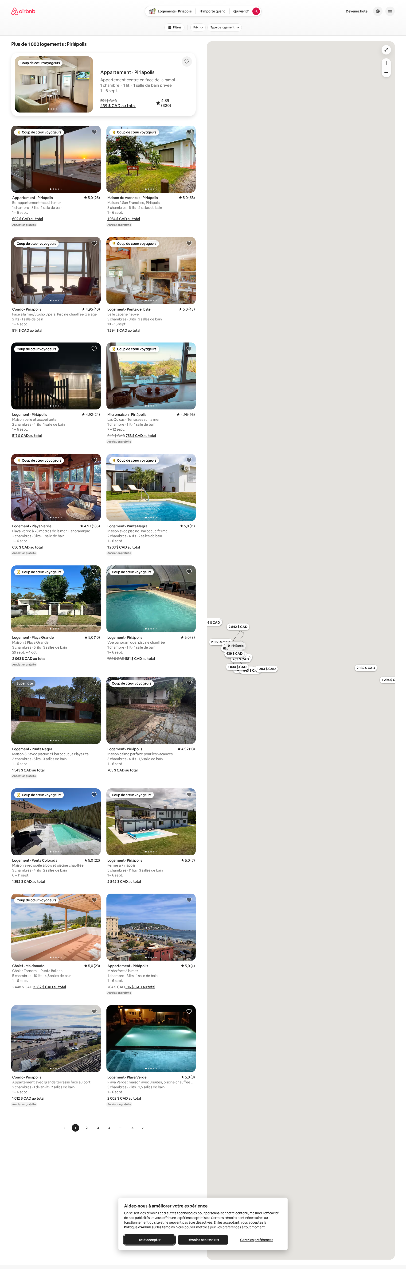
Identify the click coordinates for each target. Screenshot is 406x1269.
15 (131, 1128)
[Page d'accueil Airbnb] (23, 11)
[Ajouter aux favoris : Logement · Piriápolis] (94, 348)
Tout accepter (149, 1240)
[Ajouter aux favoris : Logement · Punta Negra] (189, 460)
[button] (118, 105)
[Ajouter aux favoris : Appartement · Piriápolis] (94, 132)
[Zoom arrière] (386, 63)
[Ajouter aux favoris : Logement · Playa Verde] (94, 460)
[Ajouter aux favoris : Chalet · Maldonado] (94, 899)
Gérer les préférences (256, 1240)
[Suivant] (142, 1128)
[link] (64, 1128)
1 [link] (75, 1128)
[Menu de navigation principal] (390, 11)
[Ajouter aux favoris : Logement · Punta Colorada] (94, 794)
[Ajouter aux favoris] (187, 61)
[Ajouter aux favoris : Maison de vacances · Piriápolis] (189, 132)
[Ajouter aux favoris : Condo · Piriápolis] (94, 243)
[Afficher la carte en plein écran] (386, 49)
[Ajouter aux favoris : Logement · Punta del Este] (189, 243)
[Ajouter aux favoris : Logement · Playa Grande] (94, 571)
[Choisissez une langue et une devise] (378, 11)
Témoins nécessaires (203, 1240)
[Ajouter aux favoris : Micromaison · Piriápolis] (189, 348)
